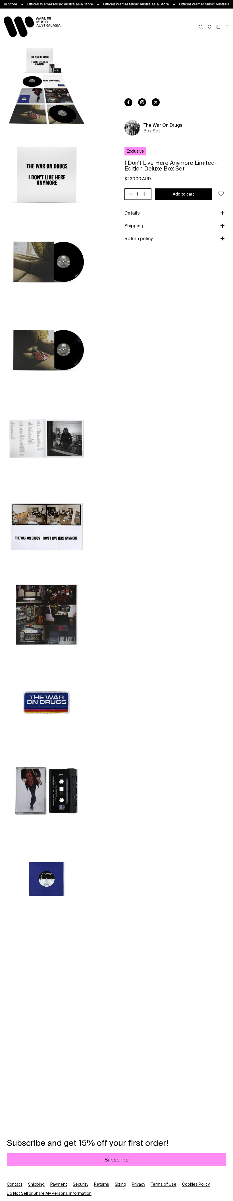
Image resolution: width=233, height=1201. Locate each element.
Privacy (138, 1184)
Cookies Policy (196, 1184)
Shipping (36, 1184)
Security (80, 1184)
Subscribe (117, 1160)
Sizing (120, 1184)
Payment (58, 1184)
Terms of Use (163, 1184)
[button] (174, 213)
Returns (101, 1184)
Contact (14, 1184)
